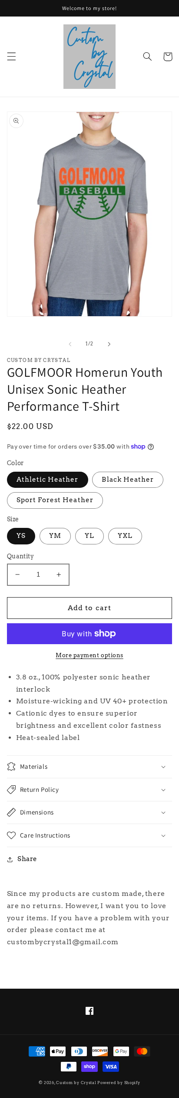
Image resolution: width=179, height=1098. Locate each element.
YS (21, 536)
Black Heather (128, 479)
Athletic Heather (48, 479)
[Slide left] (70, 344)
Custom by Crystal (76, 1083)
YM (55, 536)
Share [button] (27, 859)
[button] (11, 57)
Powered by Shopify (118, 1083)
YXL (125, 536)
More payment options (89, 655)
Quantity (20, 556)
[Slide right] (109, 344)
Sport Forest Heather (55, 500)
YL (89, 536)
